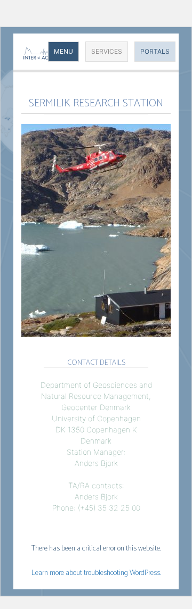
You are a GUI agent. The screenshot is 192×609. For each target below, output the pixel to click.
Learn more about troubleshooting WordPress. (96, 573)
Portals (155, 51)
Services (106, 51)
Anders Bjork (96, 463)
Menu (63, 51)
